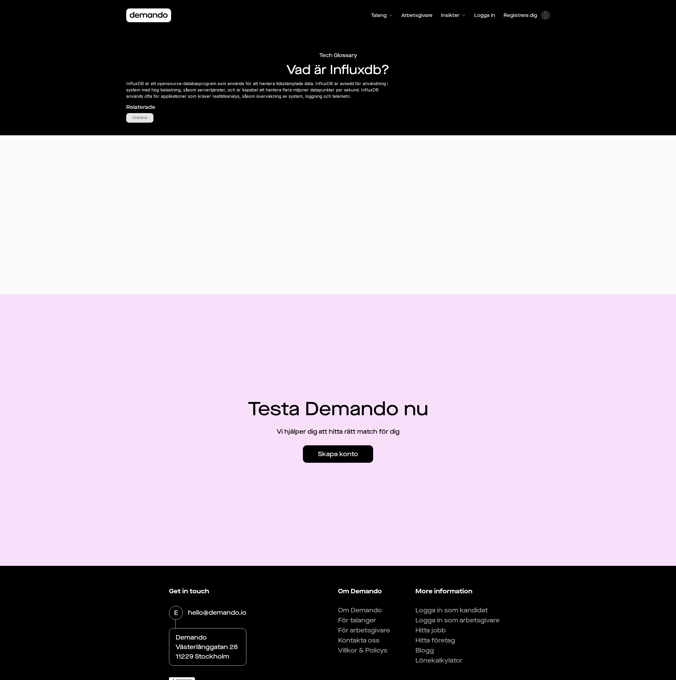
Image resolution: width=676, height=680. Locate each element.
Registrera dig (520, 15)
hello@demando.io (217, 612)
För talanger (357, 620)
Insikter (450, 15)
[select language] (545, 15)
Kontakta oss (358, 640)
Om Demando (360, 610)
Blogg (424, 650)
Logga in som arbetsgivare (457, 620)
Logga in (484, 15)
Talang (379, 15)
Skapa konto (338, 454)
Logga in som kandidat (451, 610)
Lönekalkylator (439, 660)
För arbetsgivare (364, 630)
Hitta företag (435, 640)
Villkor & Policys (362, 650)
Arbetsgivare (417, 15)
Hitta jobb (430, 630)
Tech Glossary (338, 55)
